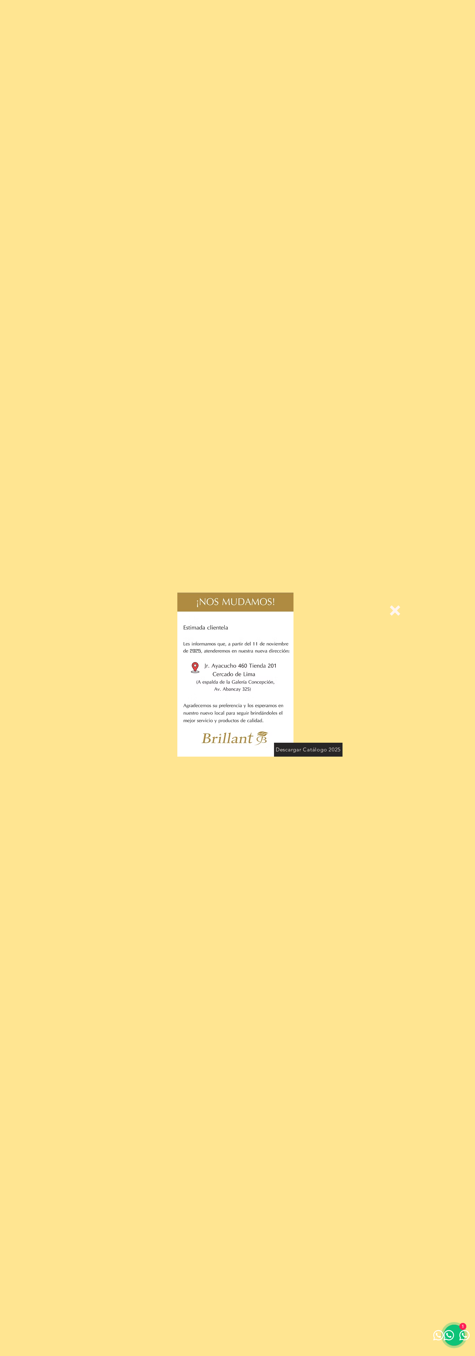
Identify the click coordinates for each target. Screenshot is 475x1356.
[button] (395, 610)
